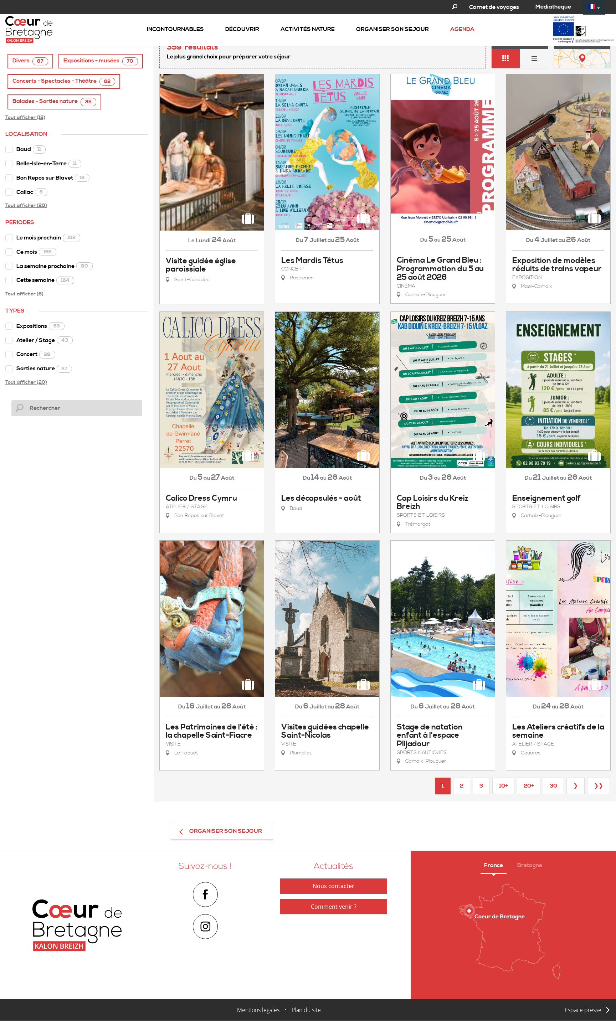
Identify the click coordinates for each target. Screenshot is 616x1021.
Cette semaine (43, 280)
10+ (503, 785)
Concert (33, 354)
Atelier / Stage (42, 340)
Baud (28, 149)
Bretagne (529, 865)
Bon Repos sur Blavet (50, 177)
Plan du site (306, 1010)
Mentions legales (258, 1010)
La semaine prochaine (52, 266)
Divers (27, 61)
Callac (29, 192)
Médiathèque (553, 6)
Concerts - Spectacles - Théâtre (61, 81)
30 (553, 785)
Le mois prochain (46, 237)
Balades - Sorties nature (52, 101)
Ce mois (34, 252)
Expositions (38, 326)
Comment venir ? (333, 907)
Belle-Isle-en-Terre (46, 163)
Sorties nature (41, 368)
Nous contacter (333, 886)
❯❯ (598, 785)
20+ (529, 785)
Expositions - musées (98, 61)
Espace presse (583, 1010)
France (493, 865)
